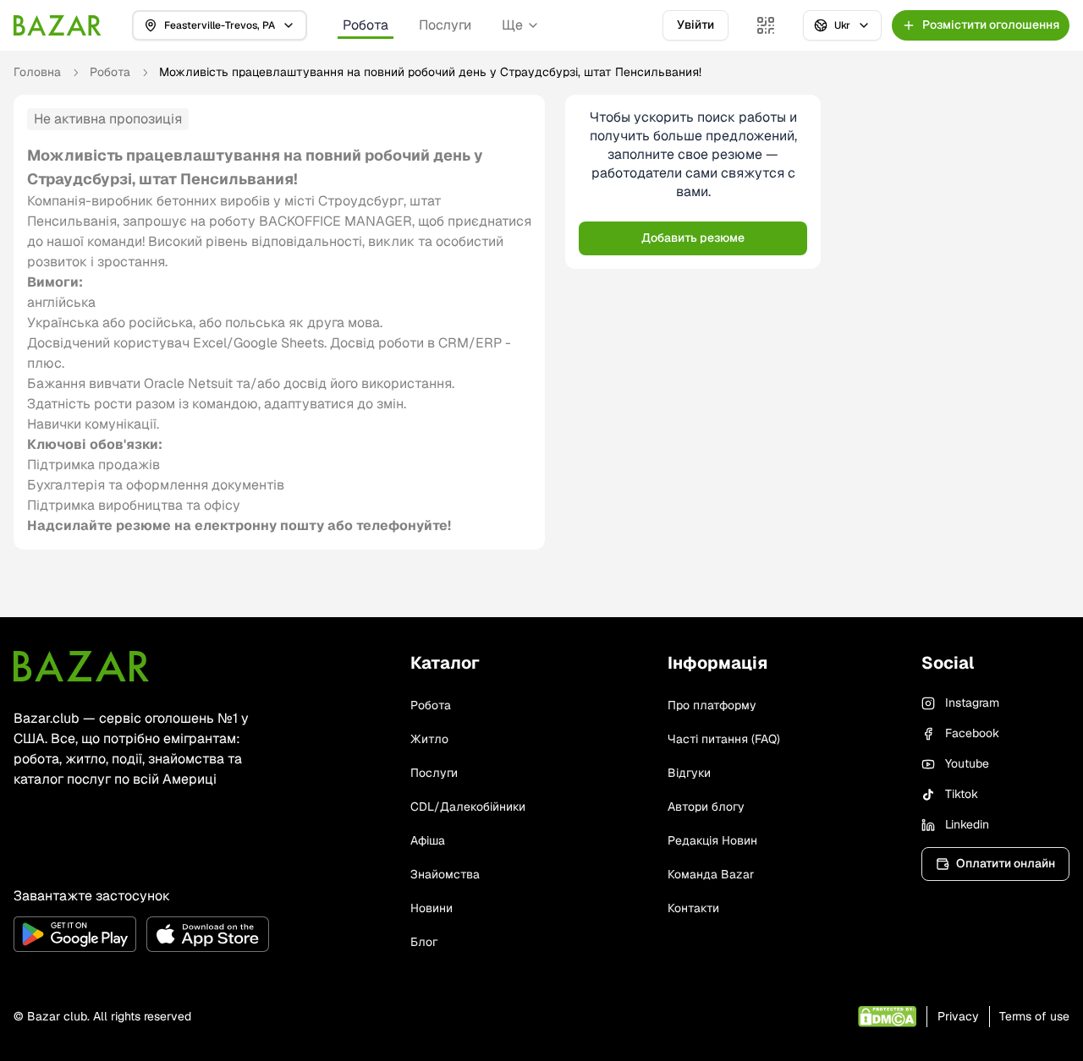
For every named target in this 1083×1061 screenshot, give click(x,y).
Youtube (967, 763)
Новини (431, 908)
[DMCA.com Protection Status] (887, 1016)
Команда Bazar (711, 874)
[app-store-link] (207, 934)
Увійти (695, 24)
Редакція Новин (712, 840)
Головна (37, 71)
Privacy (958, 1016)
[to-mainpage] (81, 666)
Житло (429, 739)
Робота (365, 25)
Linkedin (967, 824)
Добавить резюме (693, 237)
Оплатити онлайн (1005, 863)
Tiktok (961, 793)
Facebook (972, 733)
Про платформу (712, 705)
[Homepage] (58, 25)
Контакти (693, 908)
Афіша (427, 840)
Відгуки (689, 772)
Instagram (972, 702)
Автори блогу (706, 806)
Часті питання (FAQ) (724, 739)
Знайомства (445, 874)
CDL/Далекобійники (467, 806)
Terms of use (1034, 1016)
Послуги (445, 25)
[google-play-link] (75, 934)
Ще (512, 25)
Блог (423, 941)
